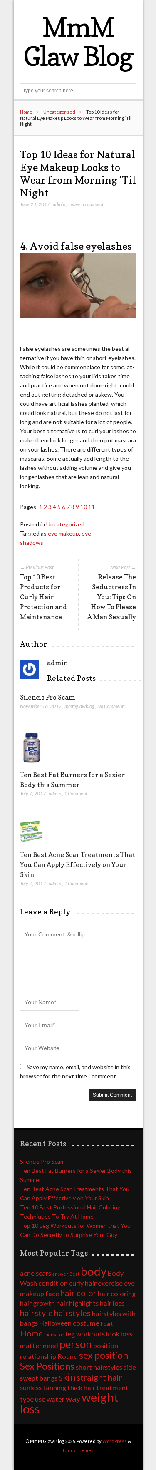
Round (67, 1356)
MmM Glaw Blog (77, 41)
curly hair (83, 1283)
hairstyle (36, 1313)
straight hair (99, 1377)
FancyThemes (78, 1450)
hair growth (37, 1303)
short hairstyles (99, 1367)
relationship (38, 1356)
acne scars (35, 1273)
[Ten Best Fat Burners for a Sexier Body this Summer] (31, 764)
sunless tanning (43, 1387)
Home (26, 111)
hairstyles (72, 1313)
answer (60, 1273)
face (52, 1293)
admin (59, 204)
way (73, 1398)
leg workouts (85, 1334)
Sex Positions (47, 1366)
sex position (103, 1355)
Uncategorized (59, 111)
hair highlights (77, 1303)
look (112, 1334)
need (50, 1345)
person (75, 1344)
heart (107, 1323)
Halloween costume (69, 1323)
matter (31, 1345)
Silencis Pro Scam (47, 697)
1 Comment (75, 793)
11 (91, 506)
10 (83, 506)
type (27, 1399)
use (40, 1399)
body (93, 1271)
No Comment (110, 706)
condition (53, 1283)
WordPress (114, 1441)
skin (67, 1377)
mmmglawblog (79, 706)
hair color (78, 1293)
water (55, 1399)
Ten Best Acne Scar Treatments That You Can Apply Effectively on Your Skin (77, 864)
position (105, 1345)
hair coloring (117, 1293)
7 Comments (76, 883)
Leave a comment (86, 204)
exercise (110, 1283)
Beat (74, 1273)
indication (54, 1334)
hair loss (112, 1303)
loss (126, 1334)
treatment (113, 1387)
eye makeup (63, 533)
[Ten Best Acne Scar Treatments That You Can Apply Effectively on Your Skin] (31, 844)
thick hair (81, 1387)
